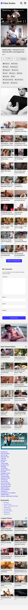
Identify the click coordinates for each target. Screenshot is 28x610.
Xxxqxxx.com (7, 514)
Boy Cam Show (7, 504)
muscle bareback (8, 79)
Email (4, 303)
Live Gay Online (7, 509)
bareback (15, 63)
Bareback (6, 63)
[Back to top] (25, 606)
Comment (4, 276)
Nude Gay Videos (8, 510)
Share (24, 58)
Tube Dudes (9, 3)
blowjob (6, 66)
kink (13, 76)
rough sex (14, 82)
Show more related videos (14, 260)
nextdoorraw (19, 79)
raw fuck (6, 82)
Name (4, 297)
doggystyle (7, 70)
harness (13, 73)
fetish (5, 73)
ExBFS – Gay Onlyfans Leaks (11, 506)
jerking (20, 73)
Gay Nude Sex (7, 507)
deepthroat (14, 66)
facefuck (15, 70)
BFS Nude (6, 502)
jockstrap (6, 76)
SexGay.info (7, 512)
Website (4, 310)
